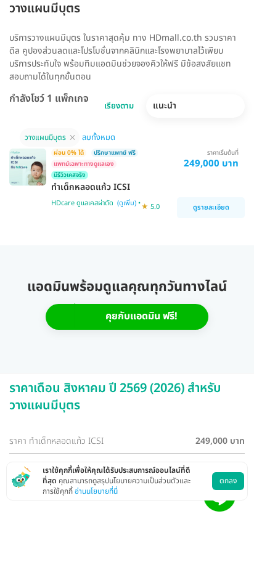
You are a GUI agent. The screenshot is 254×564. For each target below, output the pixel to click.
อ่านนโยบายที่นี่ (96, 491)
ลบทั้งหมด (98, 137)
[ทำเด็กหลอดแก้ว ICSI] (27, 167)
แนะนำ (164, 105)
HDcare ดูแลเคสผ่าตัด (82, 203)
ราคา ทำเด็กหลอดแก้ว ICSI (56, 441)
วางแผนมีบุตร (45, 137)
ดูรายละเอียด (211, 207)
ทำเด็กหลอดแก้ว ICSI (90, 187)
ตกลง (228, 480)
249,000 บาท (220, 441)
